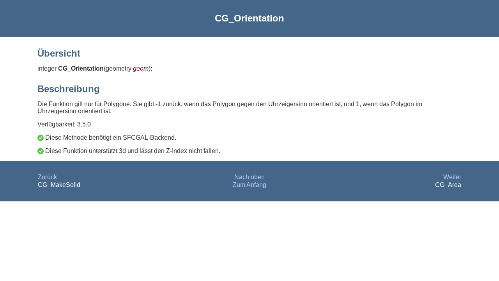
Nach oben (249, 177)
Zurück (47, 177)
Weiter (452, 177)
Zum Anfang (249, 184)
